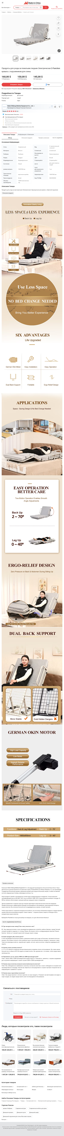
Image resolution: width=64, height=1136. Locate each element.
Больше (4, 1119)
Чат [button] (49, 84)
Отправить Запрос (16, 84)
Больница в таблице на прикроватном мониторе (9, 1092)
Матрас (34, 1089)
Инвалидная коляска (7, 1089)
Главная (4, 12)
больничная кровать (7, 1086)
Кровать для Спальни (28, 12)
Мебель (9, 12)
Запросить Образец (38, 88)
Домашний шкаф (33, 1112)
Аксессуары (20, 1089)
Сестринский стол (21, 1086)
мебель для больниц (37, 1086)
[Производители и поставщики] (32, 3)
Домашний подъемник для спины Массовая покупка (17, 1116)
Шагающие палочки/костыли (54, 1086)
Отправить (18, 1017)
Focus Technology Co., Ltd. (31, 1125)
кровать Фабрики (7, 1108)
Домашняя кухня (21, 1112)
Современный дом (21, 1108)
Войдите (4, 127)
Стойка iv (49, 1089)
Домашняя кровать (8, 1112)
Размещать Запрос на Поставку (49, 1017)
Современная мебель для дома (38, 1108)
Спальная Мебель (17, 12)
